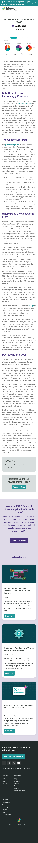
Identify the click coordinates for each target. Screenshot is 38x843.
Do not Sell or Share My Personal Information (16, 768)
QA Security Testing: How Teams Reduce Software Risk (19, 649)
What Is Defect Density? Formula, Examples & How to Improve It (17, 590)
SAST (3, 779)
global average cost (12, 145)
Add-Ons (4, 783)
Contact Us (5, 807)
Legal (3, 812)
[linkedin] (9, 763)
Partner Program (19, 791)
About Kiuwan (6, 802)
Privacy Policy (6, 814)
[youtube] (19, 763)
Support (4, 810)
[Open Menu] (34, 8)
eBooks (16, 783)
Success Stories (7, 805)
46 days (31, 306)
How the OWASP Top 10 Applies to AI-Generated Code (18, 706)
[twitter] (14, 763)
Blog (15, 779)
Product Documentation (21, 786)
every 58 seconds (24, 104)
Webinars (17, 781)
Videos (16, 788)
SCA (3, 781)
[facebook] (4, 763)
